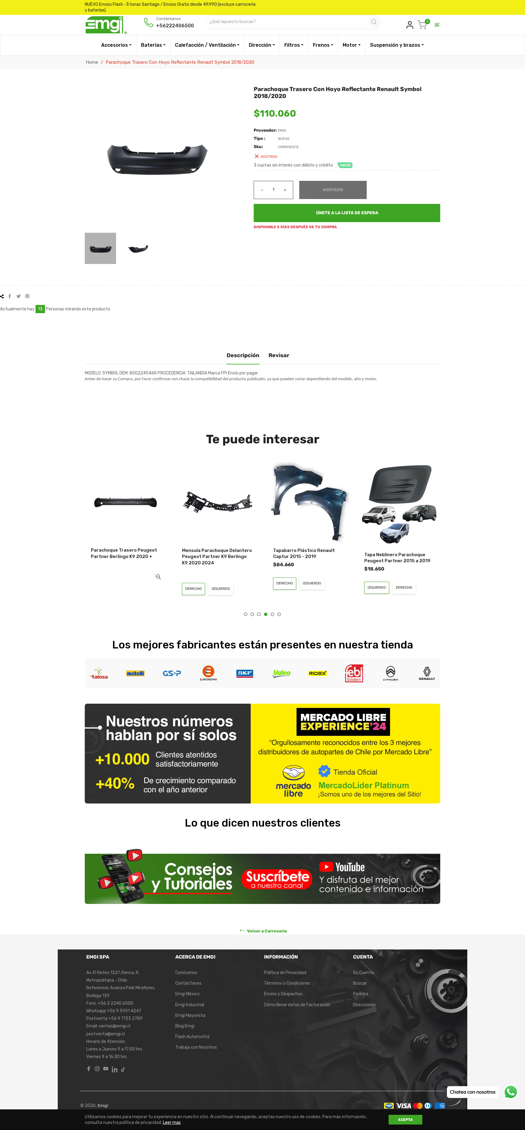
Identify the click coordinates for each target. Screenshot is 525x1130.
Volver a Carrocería (266, 931)
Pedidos (361, 993)
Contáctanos (188, 983)
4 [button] (265, 614)
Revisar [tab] (279, 355)
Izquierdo (221, 589)
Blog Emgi (184, 1026)
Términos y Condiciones (287, 983)
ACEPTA (405, 1120)
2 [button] (252, 614)
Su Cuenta (363, 972)
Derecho (193, 589)
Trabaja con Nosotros (196, 1047)
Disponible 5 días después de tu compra (295, 227)
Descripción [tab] (243, 355)
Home (92, 62)
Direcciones (364, 1004)
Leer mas (172, 1122)
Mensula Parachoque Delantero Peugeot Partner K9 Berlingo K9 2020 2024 (217, 557)
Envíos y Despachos (283, 993)
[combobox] (287, 22)
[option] (125, 526)
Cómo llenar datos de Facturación (297, 1004)
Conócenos (186, 972)
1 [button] (245, 614)
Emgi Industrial (189, 1004)
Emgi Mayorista (190, 1015)
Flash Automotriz (192, 1036)
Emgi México (187, 993)
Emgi (103, 1105)
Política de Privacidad (285, 972)
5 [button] (272, 614)
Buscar (360, 983)
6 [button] (279, 614)
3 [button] (259, 614)
